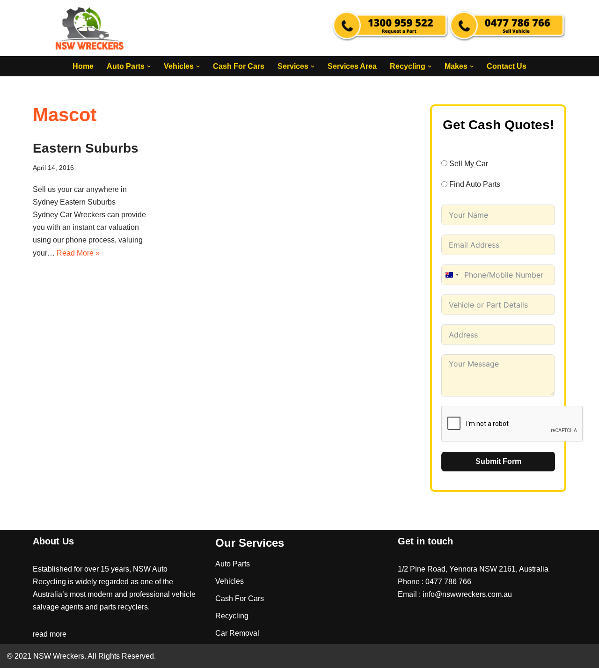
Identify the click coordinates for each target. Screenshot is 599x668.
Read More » (78, 253)
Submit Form (498, 461)
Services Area (352, 66)
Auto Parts (232, 564)
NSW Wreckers (57, 656)
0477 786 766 (448, 582)
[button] (149, 66)
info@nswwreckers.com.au (467, 594)
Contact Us (506, 66)
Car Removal (237, 633)
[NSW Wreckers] (90, 28)
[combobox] (451, 275)
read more (49, 634)
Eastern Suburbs (86, 148)
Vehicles (229, 581)
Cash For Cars (238, 66)
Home (83, 66)
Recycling (231, 616)
